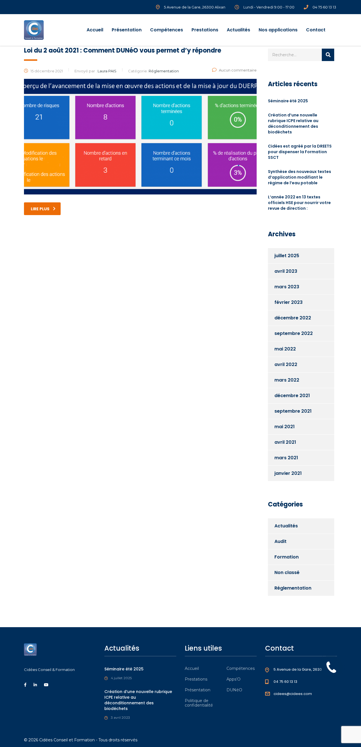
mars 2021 (286, 457)
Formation (286, 557)
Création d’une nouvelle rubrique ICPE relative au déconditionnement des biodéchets (293, 123)
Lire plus (40, 209)
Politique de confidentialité (199, 702)
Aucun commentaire (238, 70)
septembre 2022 (293, 333)
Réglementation (292, 588)
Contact (315, 30)
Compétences (166, 30)
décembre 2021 (292, 395)
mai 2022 (285, 349)
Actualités (238, 30)
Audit (280, 541)
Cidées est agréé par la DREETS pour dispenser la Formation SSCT (300, 151)
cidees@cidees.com (293, 693)
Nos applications (278, 30)
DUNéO (234, 690)
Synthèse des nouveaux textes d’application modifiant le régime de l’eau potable (299, 177)
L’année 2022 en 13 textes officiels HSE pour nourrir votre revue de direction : (299, 202)
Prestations (204, 30)
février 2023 (288, 302)
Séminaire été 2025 (288, 101)
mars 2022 (286, 380)
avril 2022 (285, 364)
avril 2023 (285, 271)
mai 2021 (284, 426)
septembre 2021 (293, 411)
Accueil (95, 30)
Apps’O (233, 679)
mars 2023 (286, 286)
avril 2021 (285, 442)
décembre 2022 (292, 318)
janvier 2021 (288, 473)
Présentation (127, 30)
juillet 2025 (286, 255)
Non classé (287, 572)
